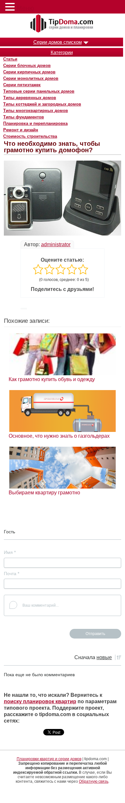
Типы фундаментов (23, 117)
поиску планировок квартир (40, 701)
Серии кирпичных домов (29, 72)
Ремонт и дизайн (20, 129)
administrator (56, 244)
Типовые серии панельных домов (38, 91)
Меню (25, 8)
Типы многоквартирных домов (35, 110)
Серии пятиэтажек (22, 84)
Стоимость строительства (30, 136)
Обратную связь (93, 781)
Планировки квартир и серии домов (49, 759)
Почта (11, 573)
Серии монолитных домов (30, 78)
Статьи (10, 59)
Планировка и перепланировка (35, 123)
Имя (10, 552)
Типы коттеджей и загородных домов (42, 104)
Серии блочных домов (27, 65)
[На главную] (62, 24)
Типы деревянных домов (29, 97)
